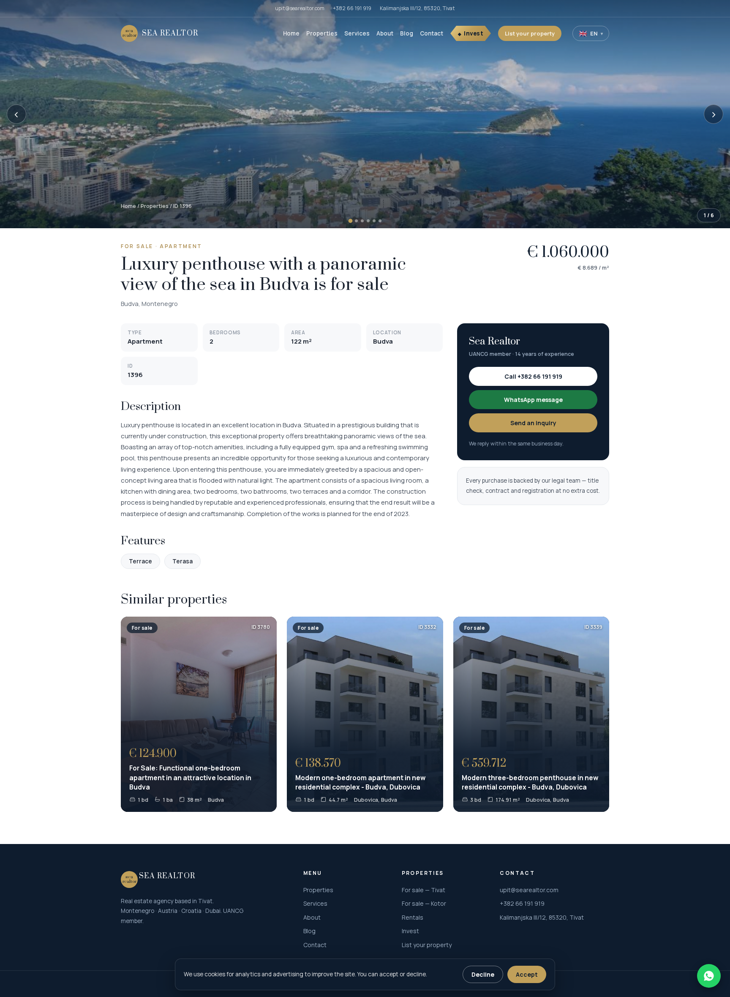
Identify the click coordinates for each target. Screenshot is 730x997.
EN (591, 33)
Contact (431, 33)
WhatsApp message (533, 400)
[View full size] (365, 114)
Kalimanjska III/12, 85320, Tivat (417, 8)
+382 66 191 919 (352, 8)
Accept (527, 974)
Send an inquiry (533, 423)
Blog (406, 33)
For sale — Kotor (424, 903)
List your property (530, 33)
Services (357, 33)
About (384, 33)
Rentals (412, 917)
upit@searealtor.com (299, 8)
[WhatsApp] (709, 976)
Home (291, 33)
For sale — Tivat (423, 890)
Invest (473, 33)
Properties (322, 33)
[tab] (350, 221)
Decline (482, 974)
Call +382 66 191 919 (533, 376)
